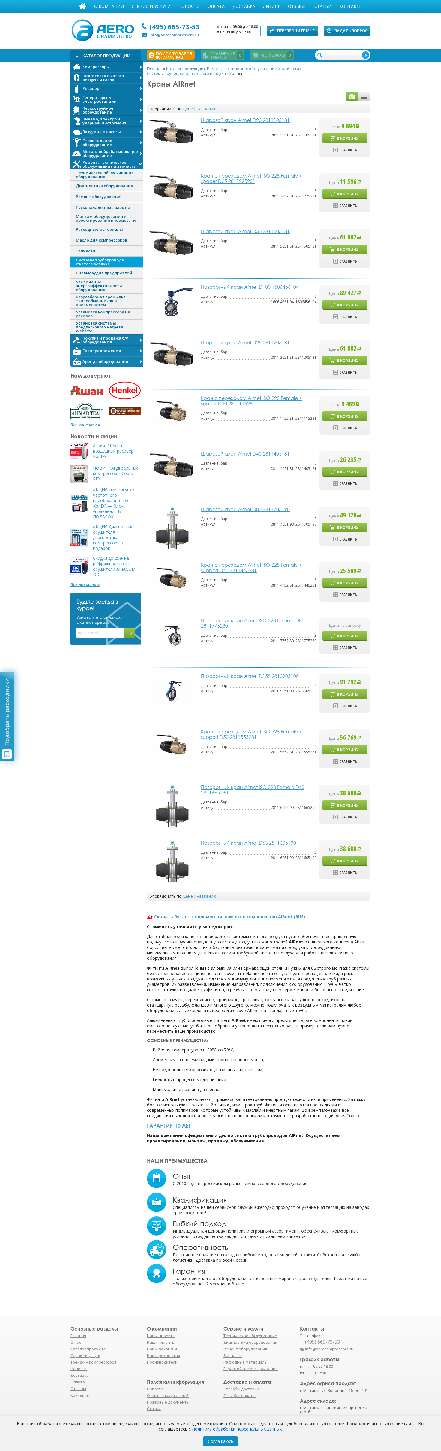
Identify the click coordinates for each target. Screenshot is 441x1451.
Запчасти (233, 1355)
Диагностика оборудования (250, 1342)
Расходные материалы (246, 1362)
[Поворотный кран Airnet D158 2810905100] (172, 690)
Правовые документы (168, 1402)
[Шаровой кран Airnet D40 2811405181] (172, 468)
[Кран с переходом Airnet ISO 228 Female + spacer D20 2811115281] (172, 412)
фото (352, 96)
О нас (75, 1342)
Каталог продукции (89, 1349)
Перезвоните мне (296, 30)
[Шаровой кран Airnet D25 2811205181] (172, 356)
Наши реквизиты (163, 1355)
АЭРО (104, 29)
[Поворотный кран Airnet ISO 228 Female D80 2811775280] (172, 634)
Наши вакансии (162, 1349)
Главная (82, 6)
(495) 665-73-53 (174, 26)
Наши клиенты (161, 1342)
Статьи (323, 6)
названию (207, 108)
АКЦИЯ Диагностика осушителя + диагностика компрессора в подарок (114, 537)
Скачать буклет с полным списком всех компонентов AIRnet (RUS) (229, 916)
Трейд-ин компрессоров (93, 1362)
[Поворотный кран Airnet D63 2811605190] (172, 861)
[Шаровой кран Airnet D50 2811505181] (172, 245)
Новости (189, 6)
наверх (383, 1351)
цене (188, 108)
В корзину (347, 138)
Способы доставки (241, 1389)
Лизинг (271, 6)
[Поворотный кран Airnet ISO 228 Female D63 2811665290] (172, 806)
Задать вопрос (351, 30)
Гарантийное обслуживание (251, 1368)
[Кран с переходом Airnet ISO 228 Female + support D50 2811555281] (172, 745)
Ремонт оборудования (245, 1349)
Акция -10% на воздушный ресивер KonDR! (113, 451)
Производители (162, 1362)
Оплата (216, 6)
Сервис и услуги (151, 6)
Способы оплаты (240, 1395)
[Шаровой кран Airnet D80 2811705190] (172, 528)
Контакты (351, 6)
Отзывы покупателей (168, 1395)
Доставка (243, 6)
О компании (109, 6)
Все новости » (85, 584)
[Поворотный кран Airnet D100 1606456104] (172, 301)
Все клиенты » (85, 425)
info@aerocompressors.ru (174, 35)
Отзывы (297, 6)
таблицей (364, 96)
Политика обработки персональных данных (237, 1429)
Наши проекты (161, 1335)
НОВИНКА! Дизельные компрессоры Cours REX (116, 473)
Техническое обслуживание (250, 1335)
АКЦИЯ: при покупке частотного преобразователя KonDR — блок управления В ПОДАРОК (113, 503)
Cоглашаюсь (220, 1441)
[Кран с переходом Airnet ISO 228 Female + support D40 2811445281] (172, 579)
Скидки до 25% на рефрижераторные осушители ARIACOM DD (114, 566)
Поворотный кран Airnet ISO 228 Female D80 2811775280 (252, 623)
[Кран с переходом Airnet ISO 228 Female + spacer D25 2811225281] (172, 190)
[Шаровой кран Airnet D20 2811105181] (172, 134)
